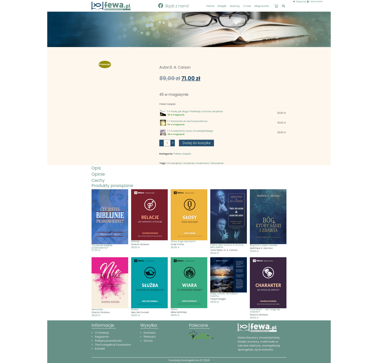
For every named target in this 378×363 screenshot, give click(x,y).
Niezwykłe (97, 309)
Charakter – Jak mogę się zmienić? (265, 310)
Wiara (174, 309)
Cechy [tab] (98, 180)
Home (210, 6)
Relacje (135, 241)
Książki (222, 6)
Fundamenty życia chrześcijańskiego (192, 131)
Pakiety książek (182, 153)
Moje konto (262, 6)
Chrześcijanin (174, 163)
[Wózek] (276, 6)
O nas (247, 6)
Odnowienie (217, 163)
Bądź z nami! (177, 6)
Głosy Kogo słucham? (183, 241)
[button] (283, 6)
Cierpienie (188, 163)
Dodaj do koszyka (196, 143)
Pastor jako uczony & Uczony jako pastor (227, 246)
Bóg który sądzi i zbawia (263, 245)
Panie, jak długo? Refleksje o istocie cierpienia (197, 111)
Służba (135, 309)
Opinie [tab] (98, 174)
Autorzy (235, 6)
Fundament (202, 163)
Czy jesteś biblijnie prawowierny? (102, 246)
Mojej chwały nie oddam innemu (224, 295)
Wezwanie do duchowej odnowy (189, 121)
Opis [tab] (96, 168)
